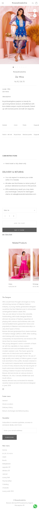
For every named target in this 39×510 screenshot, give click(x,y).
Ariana (10, 284)
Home (4, 450)
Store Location (7, 404)
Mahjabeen (6, 464)
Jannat (5, 474)
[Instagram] (3, 389)
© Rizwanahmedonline (19, 500)
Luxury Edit (6, 477)
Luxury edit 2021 (8, 491)
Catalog (5, 484)
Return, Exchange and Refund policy (15, 411)
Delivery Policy (7, 407)
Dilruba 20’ (6, 471)
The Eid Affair (7, 481)
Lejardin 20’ (6, 467)
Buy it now (19, 230)
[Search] (33, 3)
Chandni (5, 488)
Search (5, 400)
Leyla (4, 457)
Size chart (8, 234)
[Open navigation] (3, 3)
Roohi (4, 460)
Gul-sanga (35, 284)
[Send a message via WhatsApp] (35, 506)
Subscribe (9, 437)
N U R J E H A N (7, 453)
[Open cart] (36, 3)
